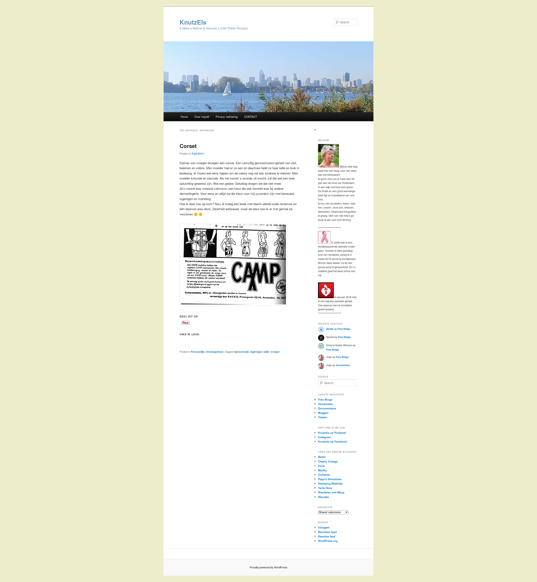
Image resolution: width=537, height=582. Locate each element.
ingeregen (256, 352)
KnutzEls (193, 21)
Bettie (329, 329)
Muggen (323, 413)
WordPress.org (328, 541)
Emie (321, 466)
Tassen (322, 417)
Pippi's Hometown (330, 479)
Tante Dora (325, 488)
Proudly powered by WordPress (268, 567)
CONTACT (250, 117)
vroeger (275, 352)
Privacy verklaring (226, 117)
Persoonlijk (197, 352)
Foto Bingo (344, 329)
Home (184, 117)
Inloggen (324, 527)
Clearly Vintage (328, 461)
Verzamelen (343, 365)
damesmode (241, 352)
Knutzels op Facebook (332, 441)
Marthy (322, 470)
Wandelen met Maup (331, 492)
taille (266, 352)
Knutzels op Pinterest (332, 433)
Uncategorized (214, 352)
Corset (188, 146)
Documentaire (327, 408)
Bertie (322, 457)
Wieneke (323, 497)
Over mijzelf (201, 117)
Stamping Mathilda (330, 483)
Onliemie (324, 475)
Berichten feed (327, 532)
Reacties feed (326, 536)
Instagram (324, 437)
